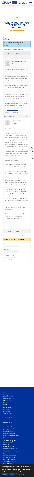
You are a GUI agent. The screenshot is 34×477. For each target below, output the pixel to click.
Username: (7, 244)
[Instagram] (32, 158)
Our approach (7, 409)
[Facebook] (32, 145)
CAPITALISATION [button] (8, 426)
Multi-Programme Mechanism (11, 435)
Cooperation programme (9, 455)
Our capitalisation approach (10, 428)
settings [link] (19, 471)
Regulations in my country (10, 448)
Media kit (5, 404)
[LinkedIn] (32, 155)
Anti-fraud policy (7, 463)
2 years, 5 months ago (14, 44)
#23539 (28, 57)
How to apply (6, 444)
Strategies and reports (9, 457)
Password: (6, 249)
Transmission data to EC (9, 461)
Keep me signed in (10, 255)
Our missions (6, 411)
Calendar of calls (7, 442)
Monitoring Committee (9, 459)
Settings (20, 474)
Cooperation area (7, 419)
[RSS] (32, 162)
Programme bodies (8, 396)
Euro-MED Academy (8, 431)
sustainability (6, 39)
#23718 (28, 116)
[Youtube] (32, 152)
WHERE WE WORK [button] (8, 417)
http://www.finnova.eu (12, 110)
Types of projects (7, 413)
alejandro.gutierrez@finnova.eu (19, 107)
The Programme (7, 395)
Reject (12, 474)
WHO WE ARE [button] (7, 393)
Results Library (7, 430)
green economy (25, 38)
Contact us (6, 402)
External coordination (9, 433)
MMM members (7, 437)
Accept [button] (5, 474)
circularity (10, 38)
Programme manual (8, 454)
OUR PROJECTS (7, 422)
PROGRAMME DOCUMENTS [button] (11, 452)
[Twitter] (32, 148)
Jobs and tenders (7, 400)
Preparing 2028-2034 (8, 398)
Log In (10, 259)
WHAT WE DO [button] (7, 408)
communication (16, 38)
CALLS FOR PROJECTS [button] (9, 441)
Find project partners (8, 446)
